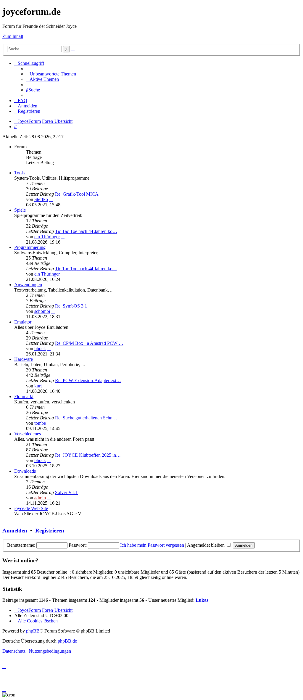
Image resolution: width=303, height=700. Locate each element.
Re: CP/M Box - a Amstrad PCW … (89, 343)
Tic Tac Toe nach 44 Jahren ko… (86, 231)
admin (40, 497)
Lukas (202, 600)
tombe (40, 423)
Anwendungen (28, 284)
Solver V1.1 (66, 492)
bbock (40, 348)
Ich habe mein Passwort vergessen (152, 545)
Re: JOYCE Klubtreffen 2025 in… (88, 455)
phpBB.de (67, 640)
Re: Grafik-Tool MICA (77, 194)
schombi (42, 311)
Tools (19, 172)
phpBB (33, 630)
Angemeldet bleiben (206, 545)
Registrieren (49, 530)
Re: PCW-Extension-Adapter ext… (88, 380)
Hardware (23, 359)
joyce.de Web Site (31, 508)
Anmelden (14, 530)
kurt (38, 385)
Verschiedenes (27, 433)
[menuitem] (51, 73)
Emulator (22, 321)
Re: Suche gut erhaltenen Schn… (86, 417)
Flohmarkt (23, 396)
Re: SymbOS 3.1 (71, 305)
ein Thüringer (47, 236)
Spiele (20, 210)
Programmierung (30, 247)
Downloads (25, 471)
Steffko (41, 199)
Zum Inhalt (12, 36)
